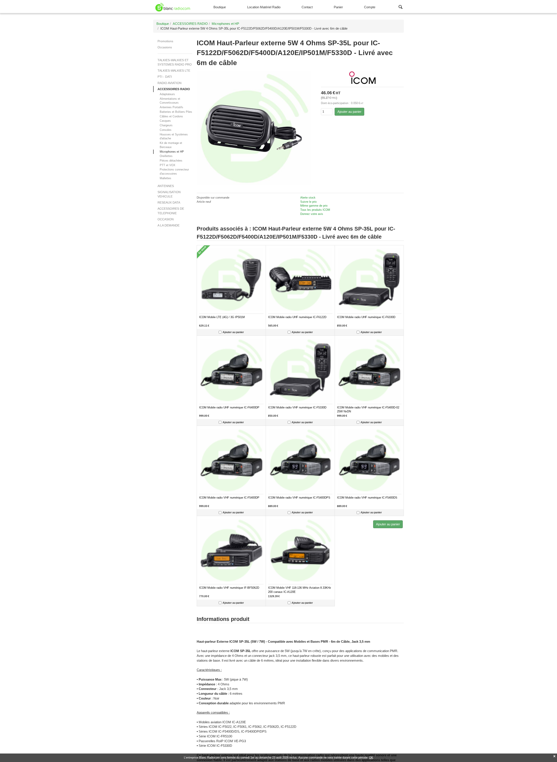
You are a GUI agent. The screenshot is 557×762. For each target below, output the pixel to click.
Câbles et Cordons (171, 116)
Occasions (165, 47)
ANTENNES (166, 186)
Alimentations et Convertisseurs (170, 101)
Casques (165, 120)
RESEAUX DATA (169, 202)
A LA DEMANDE (169, 225)
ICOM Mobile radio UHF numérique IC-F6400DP (229, 407)
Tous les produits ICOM (315, 209)
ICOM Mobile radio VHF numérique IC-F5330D (297, 407)
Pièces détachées (171, 160)
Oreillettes (166, 156)
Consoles (165, 129)
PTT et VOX (167, 165)
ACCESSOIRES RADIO (174, 89)
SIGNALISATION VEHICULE (169, 194)
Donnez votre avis (311, 214)
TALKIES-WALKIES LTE (174, 70)
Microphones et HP (172, 151)
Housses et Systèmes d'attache (174, 136)
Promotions (165, 41)
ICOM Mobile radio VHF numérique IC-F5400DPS (299, 497)
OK (371, 757)
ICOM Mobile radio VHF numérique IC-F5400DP (229, 497)
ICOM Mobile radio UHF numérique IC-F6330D (366, 317)
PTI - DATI (165, 76)
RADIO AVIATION (169, 83)
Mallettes (165, 178)
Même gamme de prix (314, 205)
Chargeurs (166, 125)
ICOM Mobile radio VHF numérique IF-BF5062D (229, 587)
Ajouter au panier (349, 111)
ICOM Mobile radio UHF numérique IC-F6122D (297, 317)
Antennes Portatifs (171, 107)
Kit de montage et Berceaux (171, 145)
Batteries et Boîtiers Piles (176, 111)
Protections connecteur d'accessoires (174, 171)
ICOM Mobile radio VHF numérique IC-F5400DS (367, 497)
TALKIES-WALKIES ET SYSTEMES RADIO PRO (175, 62)
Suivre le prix (308, 201)
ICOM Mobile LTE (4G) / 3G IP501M (222, 317)
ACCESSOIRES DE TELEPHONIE (171, 211)
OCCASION (166, 219)
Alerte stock (307, 197)
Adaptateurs (167, 94)
